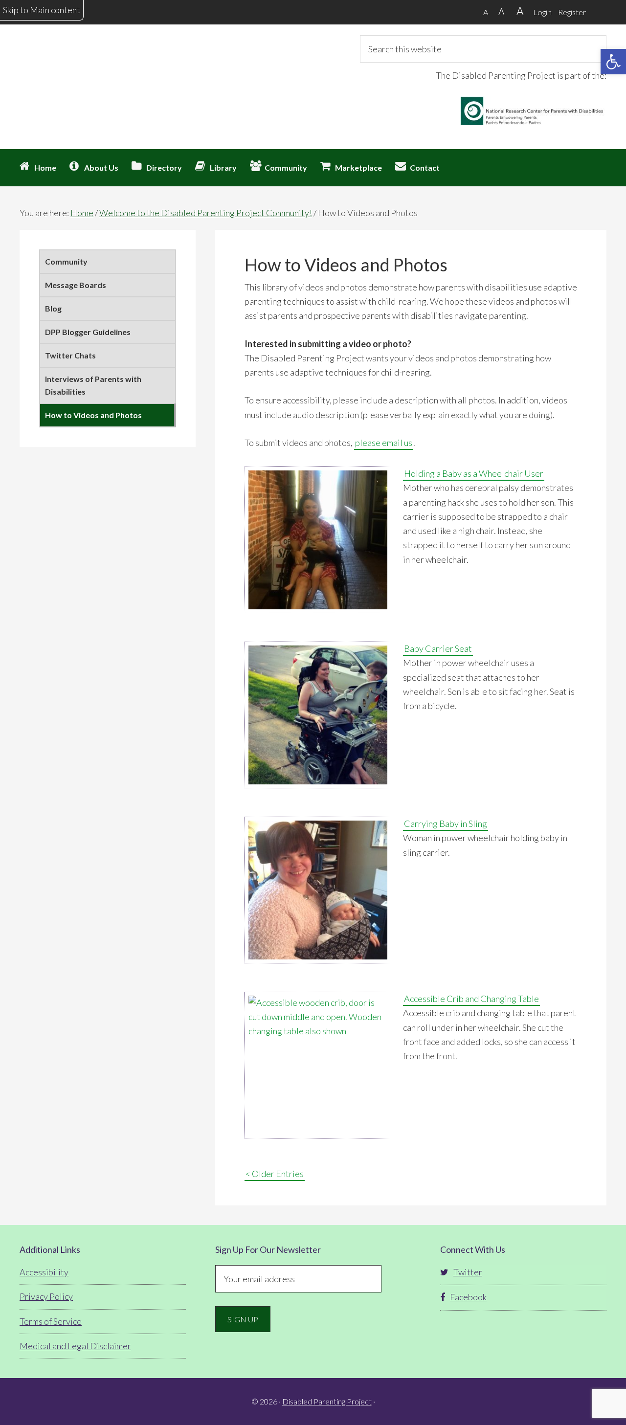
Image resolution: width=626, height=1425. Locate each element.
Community (66, 261)
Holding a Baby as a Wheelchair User (473, 473)
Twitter (467, 1272)
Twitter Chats (70, 355)
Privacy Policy (46, 1296)
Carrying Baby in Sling (445, 823)
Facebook (468, 1296)
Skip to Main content (41, 9)
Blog (53, 308)
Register (572, 12)
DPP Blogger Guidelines (88, 331)
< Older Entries (275, 1173)
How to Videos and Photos (93, 415)
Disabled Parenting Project (108, 71)
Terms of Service (51, 1321)
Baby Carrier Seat (438, 648)
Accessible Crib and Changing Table (471, 998)
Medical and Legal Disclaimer (75, 1345)
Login (542, 12)
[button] (613, 61)
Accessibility (44, 1272)
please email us (383, 442)
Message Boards (75, 284)
